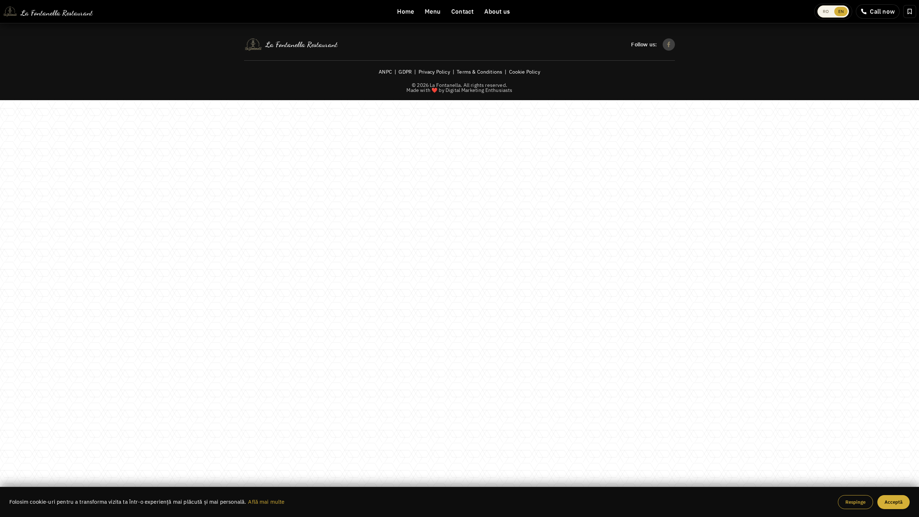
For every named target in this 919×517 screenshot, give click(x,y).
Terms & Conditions (479, 71)
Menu (432, 11)
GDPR (405, 71)
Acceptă (893, 502)
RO (826, 11)
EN (841, 11)
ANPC (385, 71)
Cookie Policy (524, 71)
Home (405, 11)
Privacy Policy (434, 71)
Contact (462, 11)
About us (497, 11)
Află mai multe (266, 501)
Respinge (855, 502)
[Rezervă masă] (909, 11)
